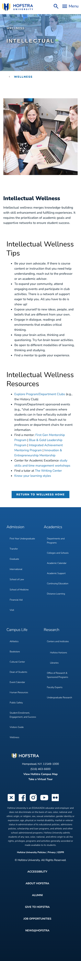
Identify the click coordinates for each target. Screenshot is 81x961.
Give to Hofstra (37, 907)
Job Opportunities (37, 919)
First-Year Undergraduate (22, 538)
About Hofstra (37, 883)
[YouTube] (44, 801)
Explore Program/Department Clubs (39, 394)
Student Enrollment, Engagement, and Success (23, 715)
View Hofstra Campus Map (40, 774)
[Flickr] (55, 801)
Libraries (54, 663)
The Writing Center (48, 471)
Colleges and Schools (58, 553)
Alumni (37, 895)
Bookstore (15, 651)
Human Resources (19, 692)
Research (51, 630)
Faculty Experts (55, 687)
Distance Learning (56, 593)
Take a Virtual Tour (40, 779)
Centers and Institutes (58, 641)
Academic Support (56, 573)
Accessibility (37, 871)
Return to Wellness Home (40, 494)
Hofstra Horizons (58, 652)
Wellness (15, 28)
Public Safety (16, 702)
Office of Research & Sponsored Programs (57, 675)
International (16, 569)
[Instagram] (33, 801)
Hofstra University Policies (31, 852)
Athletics (14, 641)
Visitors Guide (17, 727)
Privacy (51, 852)
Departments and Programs (56, 540)
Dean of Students (18, 672)
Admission (15, 527)
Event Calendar (17, 682)
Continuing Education (57, 583)
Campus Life (16, 630)
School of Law (17, 579)
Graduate (14, 559)
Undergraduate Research (59, 697)
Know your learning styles (32, 476)
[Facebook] (22, 801)
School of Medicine (19, 589)
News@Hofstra (37, 930)
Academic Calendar (57, 563)
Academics (53, 527)
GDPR (60, 852)
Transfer (14, 549)
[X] (11, 801)
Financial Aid (16, 600)
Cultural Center (17, 662)
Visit (12, 610)
